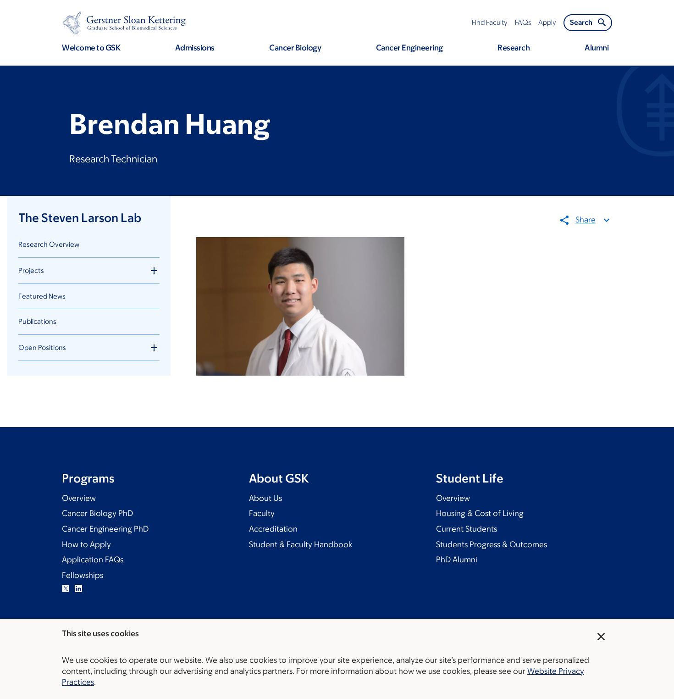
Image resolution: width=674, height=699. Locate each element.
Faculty (262, 513)
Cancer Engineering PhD (105, 528)
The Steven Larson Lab (79, 217)
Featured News (42, 296)
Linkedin (78, 588)
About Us (265, 498)
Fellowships (82, 575)
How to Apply (86, 544)
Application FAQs (92, 559)
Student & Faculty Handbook (300, 544)
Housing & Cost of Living (480, 513)
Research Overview (48, 244)
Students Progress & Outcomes (491, 544)
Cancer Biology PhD (97, 513)
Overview (79, 498)
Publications (37, 321)
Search (581, 22)
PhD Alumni (456, 559)
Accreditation (273, 528)
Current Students (466, 528)
